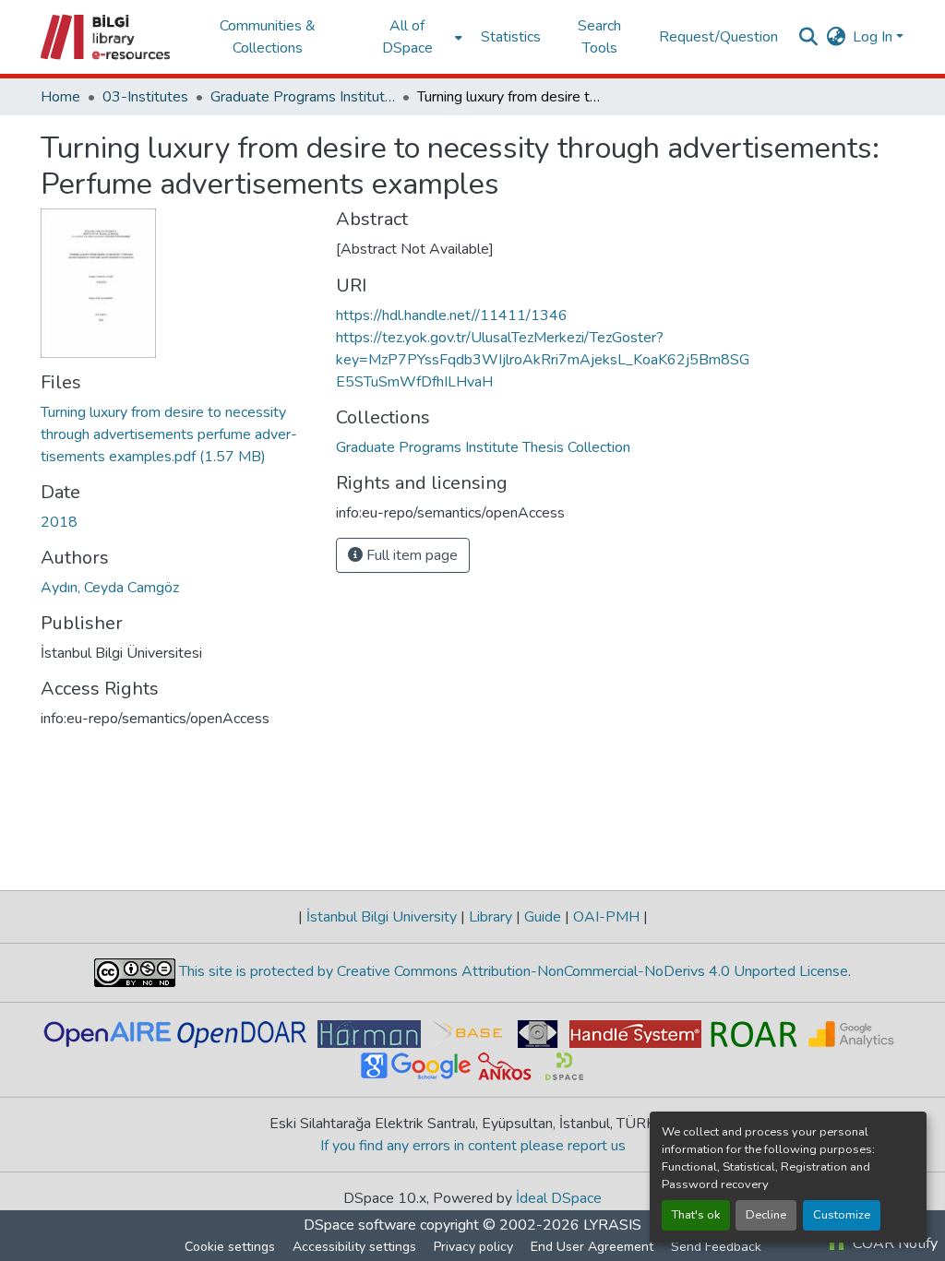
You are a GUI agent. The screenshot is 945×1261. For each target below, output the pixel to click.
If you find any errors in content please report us (473, 1146)
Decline (766, 1215)
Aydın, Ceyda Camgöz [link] (110, 587)
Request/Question (718, 37)
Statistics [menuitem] (511, 37)
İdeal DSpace (559, 1198)
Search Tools (599, 37)
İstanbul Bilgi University (382, 917)
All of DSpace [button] (407, 37)
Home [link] (60, 97)
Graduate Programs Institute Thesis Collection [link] (302, 97)
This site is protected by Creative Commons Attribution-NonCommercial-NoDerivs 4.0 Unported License (511, 971)
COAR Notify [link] (893, 1243)
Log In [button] (874, 37)
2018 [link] (59, 522)
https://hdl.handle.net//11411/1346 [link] (452, 315)
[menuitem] (413, 37)
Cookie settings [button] (230, 1246)
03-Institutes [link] (145, 97)
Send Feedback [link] (716, 1246)
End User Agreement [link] (592, 1246)
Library (490, 917)
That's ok (696, 1215)
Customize (841, 1215)
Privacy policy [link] (473, 1246)
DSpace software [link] (360, 1225)
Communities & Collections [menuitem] (268, 37)
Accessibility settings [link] (354, 1246)
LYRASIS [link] (612, 1225)
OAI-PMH (606, 917)
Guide (542, 917)
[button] (107, 37)
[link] (177, 434)
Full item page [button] (410, 555)
